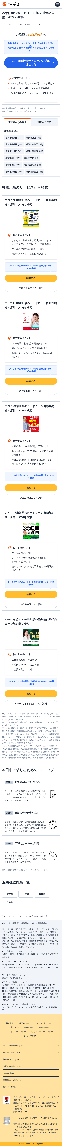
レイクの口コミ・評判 (31, 604)
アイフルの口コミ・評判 (31, 391)
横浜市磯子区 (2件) (14, 144)
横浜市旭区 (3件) (33, 138)
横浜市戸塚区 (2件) (14, 172)
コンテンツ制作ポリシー (45, 1023)
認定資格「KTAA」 (35, 1133)
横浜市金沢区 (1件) (34, 144)
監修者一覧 (29, 1027)
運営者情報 (24, 1023)
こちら (19, 978)
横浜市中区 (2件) (31, 158)
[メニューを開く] (57, 4)
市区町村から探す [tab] (17, 122)
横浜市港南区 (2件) (34, 151)
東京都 (10, 894)
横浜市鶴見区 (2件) (34, 172)
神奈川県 (43, 916)
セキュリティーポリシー (42, 1031)
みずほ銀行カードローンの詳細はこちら (31, 62)
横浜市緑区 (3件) (13, 158)
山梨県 (26, 894)
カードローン (21, 916)
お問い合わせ (30, 1035)
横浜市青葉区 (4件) (14, 138)
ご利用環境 (9, 1023)
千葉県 (10, 902)
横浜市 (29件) (11, 131)
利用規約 (15, 1027)
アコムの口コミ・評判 (31, 497)
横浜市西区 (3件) (13, 165)
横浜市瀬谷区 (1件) (32, 165)
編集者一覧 (44, 1027)
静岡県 (42, 894)
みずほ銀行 (33, 916)
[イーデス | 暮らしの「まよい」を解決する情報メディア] (10, 5)
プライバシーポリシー (16, 1031)
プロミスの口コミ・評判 (31, 288)
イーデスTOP (8, 916)
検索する (31, 278)
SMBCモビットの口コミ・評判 (31, 703)
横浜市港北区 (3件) (14, 151)
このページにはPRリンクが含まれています (23, 24)
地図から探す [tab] (44, 122)
